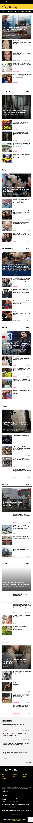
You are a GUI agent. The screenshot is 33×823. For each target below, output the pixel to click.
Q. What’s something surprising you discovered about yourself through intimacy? (21, 707)
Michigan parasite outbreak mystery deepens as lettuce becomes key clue (20, 628)
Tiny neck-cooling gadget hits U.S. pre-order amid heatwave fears (22, 458)
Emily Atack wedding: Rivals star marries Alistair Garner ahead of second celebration (22, 76)
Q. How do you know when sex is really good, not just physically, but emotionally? (15, 661)
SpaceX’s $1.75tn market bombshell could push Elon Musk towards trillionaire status (22, 527)
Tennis (14, 365)
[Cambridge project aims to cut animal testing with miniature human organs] (7, 597)
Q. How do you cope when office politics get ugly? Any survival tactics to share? (21, 695)
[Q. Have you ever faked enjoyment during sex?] (7, 686)
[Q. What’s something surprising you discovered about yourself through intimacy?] (7, 709)
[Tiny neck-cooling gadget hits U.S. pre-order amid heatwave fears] (7, 462)
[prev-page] (27, 762)
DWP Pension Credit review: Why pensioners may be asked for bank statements (15, 29)
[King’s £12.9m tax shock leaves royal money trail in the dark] (7, 226)
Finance (3, 801)
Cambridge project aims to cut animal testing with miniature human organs (21, 594)
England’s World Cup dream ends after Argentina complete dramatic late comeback (15, 345)
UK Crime (15, 129)
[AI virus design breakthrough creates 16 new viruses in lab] (7, 439)
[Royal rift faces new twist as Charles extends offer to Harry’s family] (7, 237)
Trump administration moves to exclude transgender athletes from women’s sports (14, 725)
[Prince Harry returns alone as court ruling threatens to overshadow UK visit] (7, 203)
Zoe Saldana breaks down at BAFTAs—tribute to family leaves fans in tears (16, 734)
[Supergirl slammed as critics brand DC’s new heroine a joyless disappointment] (7, 304)
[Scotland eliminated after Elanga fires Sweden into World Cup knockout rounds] (7, 372)
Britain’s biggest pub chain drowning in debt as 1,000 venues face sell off (15, 504)
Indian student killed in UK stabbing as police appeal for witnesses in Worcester (20, 122)
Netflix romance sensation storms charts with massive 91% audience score (22, 313)
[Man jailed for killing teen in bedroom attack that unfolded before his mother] (7, 136)
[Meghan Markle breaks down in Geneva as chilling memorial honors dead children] (16, 185)
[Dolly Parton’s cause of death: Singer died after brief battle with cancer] (7, 44)
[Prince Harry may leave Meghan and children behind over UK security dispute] (7, 214)
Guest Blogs (16, 71)
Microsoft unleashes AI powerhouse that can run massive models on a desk (22, 471)
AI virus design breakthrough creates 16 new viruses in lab (21, 436)
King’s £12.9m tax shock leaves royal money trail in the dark (21, 222)
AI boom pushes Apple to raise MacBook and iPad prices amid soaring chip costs (21, 448)
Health (14, 601)
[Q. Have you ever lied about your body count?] (7, 675)
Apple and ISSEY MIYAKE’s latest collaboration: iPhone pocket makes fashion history (15, 424)
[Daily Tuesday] (11, 7)
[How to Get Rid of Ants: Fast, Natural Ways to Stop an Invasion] (7, 67)
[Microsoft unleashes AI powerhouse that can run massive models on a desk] (7, 473)
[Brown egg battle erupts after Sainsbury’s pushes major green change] (7, 518)
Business (15, 522)
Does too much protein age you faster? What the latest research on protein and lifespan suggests (22, 605)
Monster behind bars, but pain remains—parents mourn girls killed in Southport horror (16, 743)
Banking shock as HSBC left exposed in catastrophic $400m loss (22, 537)
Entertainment (16, 60)
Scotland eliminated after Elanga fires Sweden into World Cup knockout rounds (21, 369)
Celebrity (15, 82)
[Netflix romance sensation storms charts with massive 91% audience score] (7, 316)
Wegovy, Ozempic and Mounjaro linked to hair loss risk (21, 616)
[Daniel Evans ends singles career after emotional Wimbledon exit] (7, 383)
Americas (5, 730)
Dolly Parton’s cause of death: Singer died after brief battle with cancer (22, 42)
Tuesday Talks (16, 679)
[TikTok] (3, 2)
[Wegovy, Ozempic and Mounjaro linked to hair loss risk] (7, 619)
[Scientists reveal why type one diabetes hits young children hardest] (16, 579)
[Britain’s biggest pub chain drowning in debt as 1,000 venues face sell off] (16, 500)
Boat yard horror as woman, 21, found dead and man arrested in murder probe (21, 145)
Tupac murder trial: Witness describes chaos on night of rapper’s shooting (16, 266)
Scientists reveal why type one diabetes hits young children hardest (16, 583)
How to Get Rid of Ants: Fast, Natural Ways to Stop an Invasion (22, 64)
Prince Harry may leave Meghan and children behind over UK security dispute (21, 212)
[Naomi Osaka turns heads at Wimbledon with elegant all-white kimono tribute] (7, 361)
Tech (14, 443)
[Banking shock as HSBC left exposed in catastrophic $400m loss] (7, 540)
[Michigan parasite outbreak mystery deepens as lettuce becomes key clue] (7, 630)
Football (15, 376)
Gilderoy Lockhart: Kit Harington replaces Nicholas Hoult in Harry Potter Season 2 (22, 53)
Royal (14, 207)
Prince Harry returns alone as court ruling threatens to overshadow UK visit (21, 201)
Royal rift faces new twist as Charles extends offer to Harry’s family (21, 235)
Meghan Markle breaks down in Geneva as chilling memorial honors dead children (16, 189)
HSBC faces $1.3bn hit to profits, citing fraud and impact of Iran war (21, 549)
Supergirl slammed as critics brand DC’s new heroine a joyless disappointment (22, 302)
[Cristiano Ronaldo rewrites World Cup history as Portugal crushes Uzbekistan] (7, 394)
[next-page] (30, 762)
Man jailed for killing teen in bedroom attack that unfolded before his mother (21, 133)
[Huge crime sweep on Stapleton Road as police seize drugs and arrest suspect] (7, 158)
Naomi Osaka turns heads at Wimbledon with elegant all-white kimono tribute (22, 358)
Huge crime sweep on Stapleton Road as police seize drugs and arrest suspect (21, 156)
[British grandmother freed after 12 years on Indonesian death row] (16, 107)
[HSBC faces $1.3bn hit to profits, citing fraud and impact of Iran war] (7, 552)
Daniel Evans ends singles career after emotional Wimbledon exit (21, 380)
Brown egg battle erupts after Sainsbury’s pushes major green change (21, 516)
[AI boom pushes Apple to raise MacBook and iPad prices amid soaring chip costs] (7, 450)
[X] (6, 2)
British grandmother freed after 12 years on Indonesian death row (15, 111)
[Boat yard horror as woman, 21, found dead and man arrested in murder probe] (7, 147)
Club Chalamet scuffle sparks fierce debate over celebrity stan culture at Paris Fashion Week (21, 291)
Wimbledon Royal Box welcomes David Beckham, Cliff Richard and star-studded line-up (21, 280)
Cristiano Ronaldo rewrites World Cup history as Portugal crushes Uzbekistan (22, 392)
